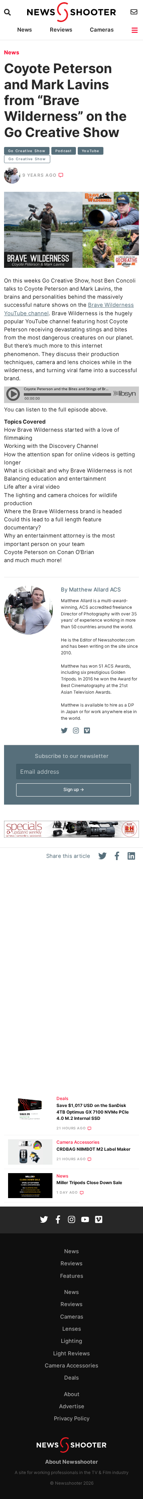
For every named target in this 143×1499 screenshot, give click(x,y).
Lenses (71, 1329)
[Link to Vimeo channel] (99, 1220)
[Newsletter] (135, 11)
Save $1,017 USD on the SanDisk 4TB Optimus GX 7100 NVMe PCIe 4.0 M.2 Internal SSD (92, 1112)
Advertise (71, 1406)
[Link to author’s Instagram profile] (76, 731)
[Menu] (135, 30)
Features (71, 1276)
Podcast (63, 151)
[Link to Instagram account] (71, 1220)
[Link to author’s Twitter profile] (64, 731)
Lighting (71, 1341)
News (24, 29)
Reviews (61, 29)
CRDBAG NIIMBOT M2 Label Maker (93, 1149)
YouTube (90, 151)
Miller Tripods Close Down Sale (89, 1182)
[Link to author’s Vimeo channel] (87, 731)
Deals (62, 1098)
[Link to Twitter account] (44, 1220)
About (72, 1394)
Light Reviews (71, 1353)
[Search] (8, 12)
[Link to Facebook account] (58, 1220)
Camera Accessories (77, 1142)
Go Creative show (26, 151)
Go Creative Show (27, 159)
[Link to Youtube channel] (85, 1220)
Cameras (102, 29)
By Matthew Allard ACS (91, 589)
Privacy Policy (71, 1418)
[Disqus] (71, 981)
